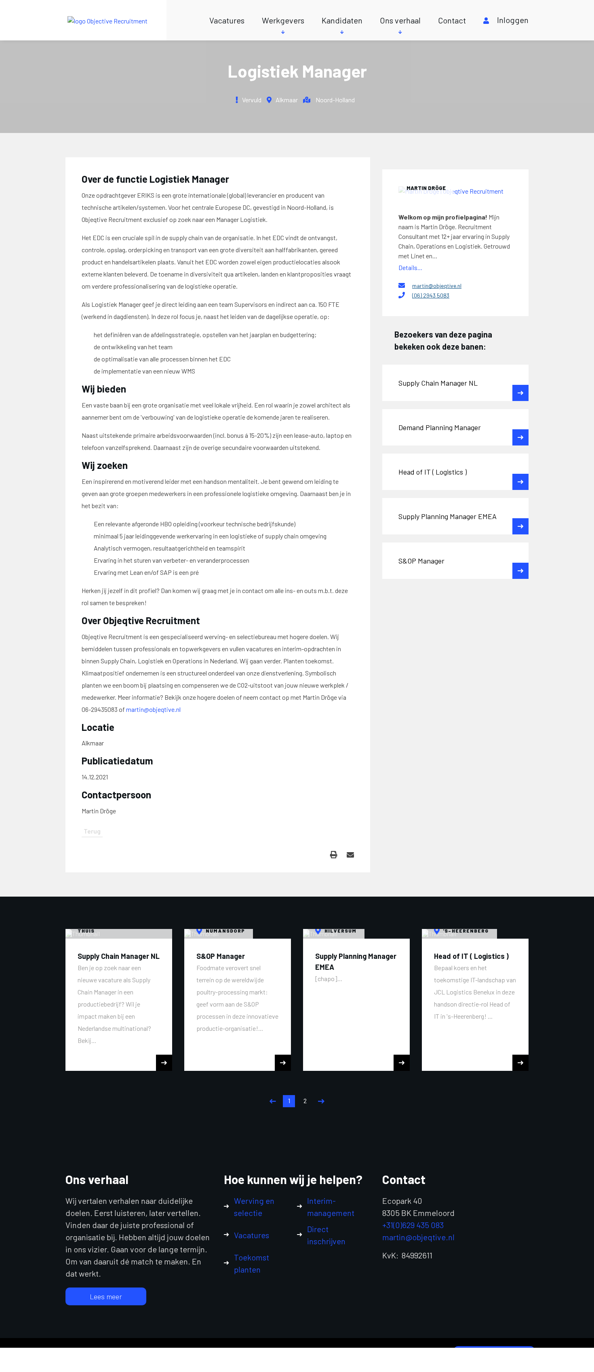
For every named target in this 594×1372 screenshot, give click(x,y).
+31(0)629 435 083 (413, 1225)
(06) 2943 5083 (430, 295)
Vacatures (226, 20)
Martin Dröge (426, 188)
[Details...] (455, 191)
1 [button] (289, 1100)
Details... (410, 267)
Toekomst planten (251, 1263)
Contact (452, 20)
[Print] (333, 854)
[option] (118, 1000)
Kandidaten (342, 20)
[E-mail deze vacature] (350, 854)
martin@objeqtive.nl (153, 709)
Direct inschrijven (326, 1235)
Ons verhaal (400, 20)
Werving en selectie (254, 1207)
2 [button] (305, 1100)
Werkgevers (283, 20)
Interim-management (330, 1207)
